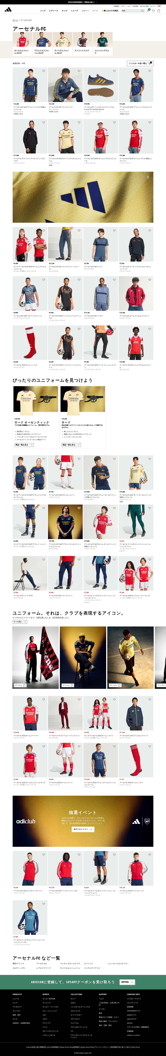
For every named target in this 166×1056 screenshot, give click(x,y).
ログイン (153, 6)
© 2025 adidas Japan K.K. (83, 1053)
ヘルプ (129, 6)
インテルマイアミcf (92, 968)
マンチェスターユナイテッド (71, 964)
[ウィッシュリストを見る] (153, 11)
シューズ (74, 11)
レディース (53, 11)
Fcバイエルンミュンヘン (70, 968)
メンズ (43, 11)
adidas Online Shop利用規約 (69, 1047)
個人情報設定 (41, 1047)
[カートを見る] (158, 11)
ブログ (123, 6)
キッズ (64, 11)
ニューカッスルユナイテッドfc (118, 964)
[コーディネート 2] (83, 657)
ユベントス (88, 964)
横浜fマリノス (18, 964)
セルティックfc (19, 968)
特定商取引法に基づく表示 (120, 1047)
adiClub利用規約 (53, 1047)
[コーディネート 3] (130, 657)
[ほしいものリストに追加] (44, 71)
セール (95, 11)
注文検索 (135, 6)
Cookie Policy (135, 1047)
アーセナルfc (41, 964)
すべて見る (18, 622)
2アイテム (18, 685)
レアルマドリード (43, 968)
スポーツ (85, 11)
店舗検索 (116, 6)
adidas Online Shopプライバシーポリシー (95, 1047)
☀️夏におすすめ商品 (110, 11)
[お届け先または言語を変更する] (159, 6)
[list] (83, 659)
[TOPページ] (8, 9)
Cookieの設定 (31, 1047)
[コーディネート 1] (35, 657)
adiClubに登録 (144, 6)
